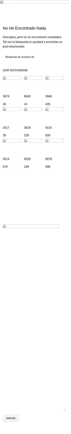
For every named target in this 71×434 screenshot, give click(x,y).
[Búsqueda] (64, 3)
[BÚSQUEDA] (61, 57)
